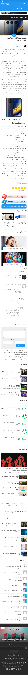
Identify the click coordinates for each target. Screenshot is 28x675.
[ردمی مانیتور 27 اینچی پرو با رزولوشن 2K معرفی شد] (20, 216)
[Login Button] (17, 8)
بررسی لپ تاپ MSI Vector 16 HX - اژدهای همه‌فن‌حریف (11, 438)
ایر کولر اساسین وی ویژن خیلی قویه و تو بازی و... (12, 596)
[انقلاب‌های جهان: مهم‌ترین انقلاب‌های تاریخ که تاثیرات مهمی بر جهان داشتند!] (14, 460)
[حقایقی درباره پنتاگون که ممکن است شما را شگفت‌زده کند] (23, 477)
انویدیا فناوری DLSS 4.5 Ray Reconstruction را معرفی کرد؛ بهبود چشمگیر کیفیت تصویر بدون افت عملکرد (11, 386)
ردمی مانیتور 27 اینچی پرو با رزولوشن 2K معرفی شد (21, 223)
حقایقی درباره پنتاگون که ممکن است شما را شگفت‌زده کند (10, 477)
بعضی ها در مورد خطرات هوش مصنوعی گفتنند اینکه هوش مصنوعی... (12, 579)
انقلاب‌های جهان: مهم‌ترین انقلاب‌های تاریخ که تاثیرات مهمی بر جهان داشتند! (15, 469)
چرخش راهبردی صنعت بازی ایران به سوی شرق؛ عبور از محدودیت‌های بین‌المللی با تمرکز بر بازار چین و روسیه (10, 394)
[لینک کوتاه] (5, 46)
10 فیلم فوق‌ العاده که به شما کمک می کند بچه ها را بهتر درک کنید (14, 265)
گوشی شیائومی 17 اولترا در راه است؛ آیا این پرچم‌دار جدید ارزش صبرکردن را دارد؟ (9, 224)
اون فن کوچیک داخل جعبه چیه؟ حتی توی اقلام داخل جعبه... (12, 573)
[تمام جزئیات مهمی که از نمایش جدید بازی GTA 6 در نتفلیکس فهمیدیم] (24, 372)
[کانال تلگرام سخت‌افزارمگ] (16, 669)
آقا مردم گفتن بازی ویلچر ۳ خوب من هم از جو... (12, 608)
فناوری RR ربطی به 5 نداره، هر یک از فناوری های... (13, 591)
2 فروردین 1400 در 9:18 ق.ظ (13, 300)
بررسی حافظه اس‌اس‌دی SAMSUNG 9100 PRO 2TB (11, 416)
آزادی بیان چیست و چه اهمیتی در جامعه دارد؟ (10, 494)
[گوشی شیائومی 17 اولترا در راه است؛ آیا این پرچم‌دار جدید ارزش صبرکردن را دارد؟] (8, 216)
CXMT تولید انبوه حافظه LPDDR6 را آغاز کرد (11, 554)
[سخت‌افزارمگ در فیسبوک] (12, 669)
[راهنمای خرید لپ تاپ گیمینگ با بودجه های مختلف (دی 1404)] (14, 634)
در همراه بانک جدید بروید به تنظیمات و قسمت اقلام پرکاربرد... (12, 613)
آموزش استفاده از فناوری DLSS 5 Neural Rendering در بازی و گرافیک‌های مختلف (11, 524)
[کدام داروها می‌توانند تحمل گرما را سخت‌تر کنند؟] (14, 243)
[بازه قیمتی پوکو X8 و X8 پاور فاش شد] (24, 547)
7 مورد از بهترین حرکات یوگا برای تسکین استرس (10, 488)
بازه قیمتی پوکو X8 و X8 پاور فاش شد (12, 547)
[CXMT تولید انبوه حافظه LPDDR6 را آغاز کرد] (24, 554)
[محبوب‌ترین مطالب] (7, 518)
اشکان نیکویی (18, 46)
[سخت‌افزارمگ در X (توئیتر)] (9, 669)
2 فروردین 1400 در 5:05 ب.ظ (12, 275)
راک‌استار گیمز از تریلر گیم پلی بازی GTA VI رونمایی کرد (11, 379)
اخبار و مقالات (23, 17)
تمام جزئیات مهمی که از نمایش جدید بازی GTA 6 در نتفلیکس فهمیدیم (11, 372)
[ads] (14, 13)
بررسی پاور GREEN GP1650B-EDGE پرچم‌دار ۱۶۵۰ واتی (10, 408)
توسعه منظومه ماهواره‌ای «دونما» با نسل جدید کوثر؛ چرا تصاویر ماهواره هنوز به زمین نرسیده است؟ (11, 207)
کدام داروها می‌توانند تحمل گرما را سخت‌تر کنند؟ (15, 249)
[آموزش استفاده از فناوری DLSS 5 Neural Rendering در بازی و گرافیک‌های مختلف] (24, 524)
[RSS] (21, 669)
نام (24, 339)
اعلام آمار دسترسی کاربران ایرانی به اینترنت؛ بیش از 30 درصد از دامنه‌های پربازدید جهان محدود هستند (11, 531)
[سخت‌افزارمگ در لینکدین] (7, 669)
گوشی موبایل (14, 17)
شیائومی (19, 183)
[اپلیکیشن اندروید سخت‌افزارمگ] (18, 669)
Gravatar (13, 360)
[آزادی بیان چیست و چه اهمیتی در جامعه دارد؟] (23, 494)
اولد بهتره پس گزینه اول (17, 585)
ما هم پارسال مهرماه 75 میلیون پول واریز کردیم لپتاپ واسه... (12, 620)
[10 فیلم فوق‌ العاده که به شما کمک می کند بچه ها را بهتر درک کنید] (14, 259)
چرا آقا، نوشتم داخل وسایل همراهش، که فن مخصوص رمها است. (13, 567)
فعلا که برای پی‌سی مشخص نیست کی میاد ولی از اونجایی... (11, 602)
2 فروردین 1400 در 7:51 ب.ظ (12, 309)
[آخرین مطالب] (20, 518)
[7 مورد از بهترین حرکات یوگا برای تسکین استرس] (23, 488)
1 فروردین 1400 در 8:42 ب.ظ (12, 284)
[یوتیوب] (14, 196)
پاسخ (20, 281)
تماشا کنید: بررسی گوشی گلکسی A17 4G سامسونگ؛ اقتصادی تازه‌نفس (11, 431)
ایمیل (12, 339)
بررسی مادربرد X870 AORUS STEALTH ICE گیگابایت (11, 423)
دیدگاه (22, 272)
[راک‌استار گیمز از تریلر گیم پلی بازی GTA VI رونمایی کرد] (24, 379)
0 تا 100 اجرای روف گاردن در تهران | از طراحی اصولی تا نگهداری (11, 482)
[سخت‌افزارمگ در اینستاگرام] (14, 669)
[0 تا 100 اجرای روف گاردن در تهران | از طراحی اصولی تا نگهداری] (23, 483)
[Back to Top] (14, 651)
